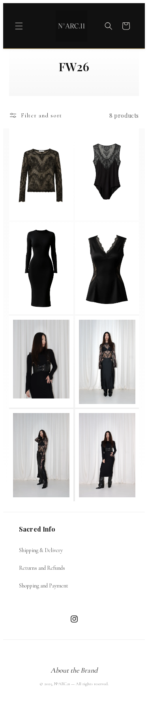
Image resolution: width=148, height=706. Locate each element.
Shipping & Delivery (41, 550)
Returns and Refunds (42, 568)
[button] (19, 26)
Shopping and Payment (43, 585)
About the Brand (74, 670)
